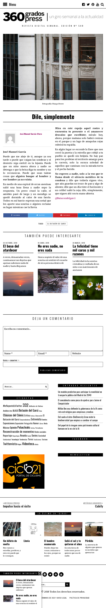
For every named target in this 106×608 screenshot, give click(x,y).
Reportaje (7, 435)
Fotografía (28, 423)
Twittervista (10, 443)
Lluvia (27, 541)
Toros (30, 439)
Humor (36, 423)
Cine (40, 411)
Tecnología (15, 439)
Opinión (13, 427)
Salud (29, 436)
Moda (45, 423)
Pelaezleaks (23, 427)
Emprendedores (25, 419)
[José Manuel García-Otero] (10, 138)
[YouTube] (97, 4)
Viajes (19, 444)
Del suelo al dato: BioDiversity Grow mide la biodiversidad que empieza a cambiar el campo (78, 418)
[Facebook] (83, 4)
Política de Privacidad (79, 598)
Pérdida (89, 541)
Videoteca (28, 443)
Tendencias (23, 439)
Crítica (27, 415)
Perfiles (33, 428)
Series (35, 435)
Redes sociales (40, 431)
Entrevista (36, 419)
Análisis (6, 410)
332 (25, 405)
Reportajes (16, 436)
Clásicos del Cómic (13, 415)
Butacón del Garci (28, 410)
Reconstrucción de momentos (18, 431)
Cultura (33, 416)
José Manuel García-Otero (31, 133)
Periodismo (39, 428)
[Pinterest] (93, 4)
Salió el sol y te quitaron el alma (73, 542)
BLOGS (15, 410)
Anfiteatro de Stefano (36, 406)
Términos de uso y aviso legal (54, 598)
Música (6, 427)
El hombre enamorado (50, 542)
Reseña (23, 435)
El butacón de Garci (56, 224)
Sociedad (42, 435)
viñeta (36, 444)
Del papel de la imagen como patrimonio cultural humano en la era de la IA (78, 427)
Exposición (19, 423)
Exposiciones (9, 423)
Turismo (44, 439)
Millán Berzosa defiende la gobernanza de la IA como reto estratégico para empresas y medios (80, 410)
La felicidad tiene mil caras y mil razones (85, 249)
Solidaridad (7, 439)
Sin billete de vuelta (10, 542)
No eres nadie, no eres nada (50, 248)
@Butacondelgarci (65, 198)
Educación (38, 415)
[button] (45, 386)
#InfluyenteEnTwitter (12, 405)
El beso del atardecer (11, 248)
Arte (10, 411)
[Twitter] (88, 4)
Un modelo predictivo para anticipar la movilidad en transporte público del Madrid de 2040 (80, 393)
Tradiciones (37, 439)
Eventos (44, 419)
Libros (41, 423)
